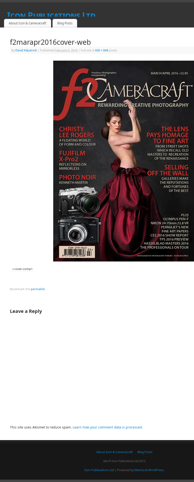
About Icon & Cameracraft (27, 23)
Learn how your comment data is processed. (108, 427)
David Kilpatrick (26, 50)
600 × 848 (101, 50)
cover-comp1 (23, 269)
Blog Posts (64, 23)
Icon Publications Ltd (99, 470)
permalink (38, 289)
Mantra (139, 470)
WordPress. (156, 470)
